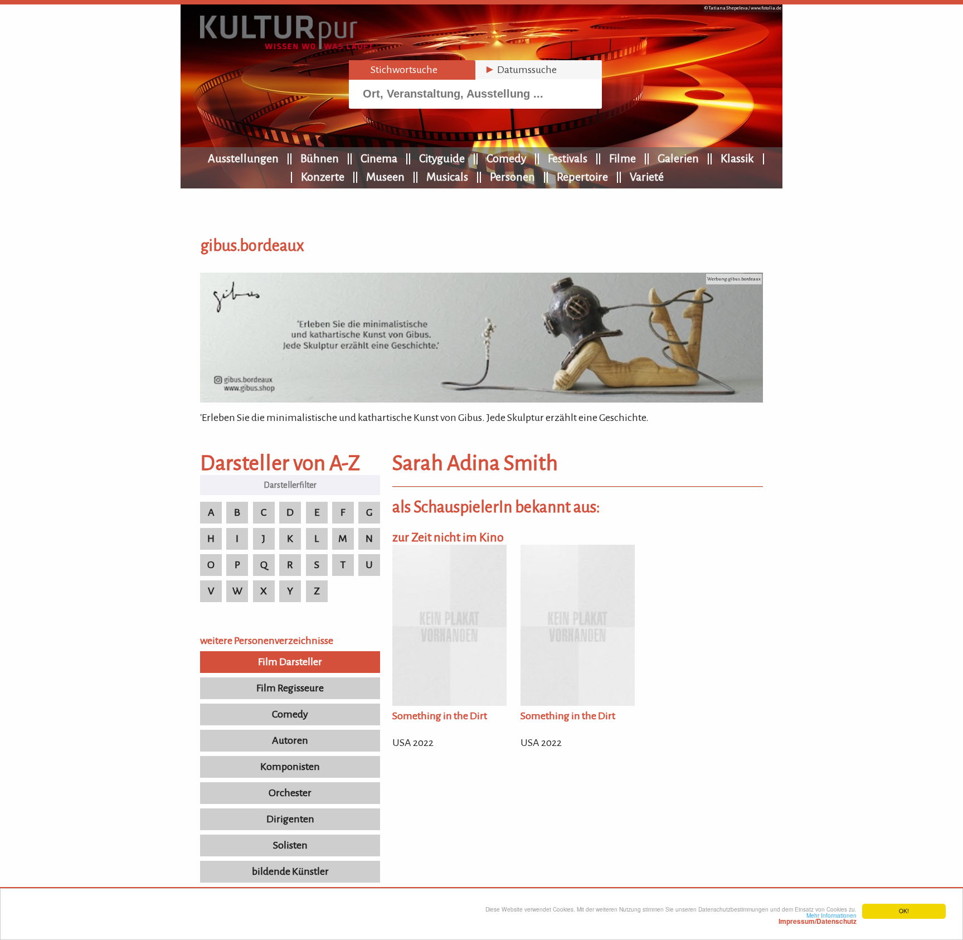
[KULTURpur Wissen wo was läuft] (286, 45)
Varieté (647, 177)
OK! (904, 911)
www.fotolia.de (766, 8)
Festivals (567, 158)
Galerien (678, 158)
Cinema (379, 158)
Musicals (447, 177)
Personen (512, 177)
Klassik (737, 158)
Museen (385, 177)
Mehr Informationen (818, 918)
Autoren (290, 740)
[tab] (412, 70)
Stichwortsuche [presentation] (397, 69)
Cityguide (442, 158)
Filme (622, 158)
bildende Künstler (290, 871)
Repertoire (582, 177)
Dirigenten (290, 819)
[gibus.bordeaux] (481, 399)
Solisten (290, 845)
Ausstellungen (243, 158)
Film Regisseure (290, 688)
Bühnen (319, 158)
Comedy (506, 158)
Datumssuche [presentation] (520, 69)
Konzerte (322, 177)
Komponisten (290, 766)
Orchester (290, 792)
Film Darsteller (290, 661)
